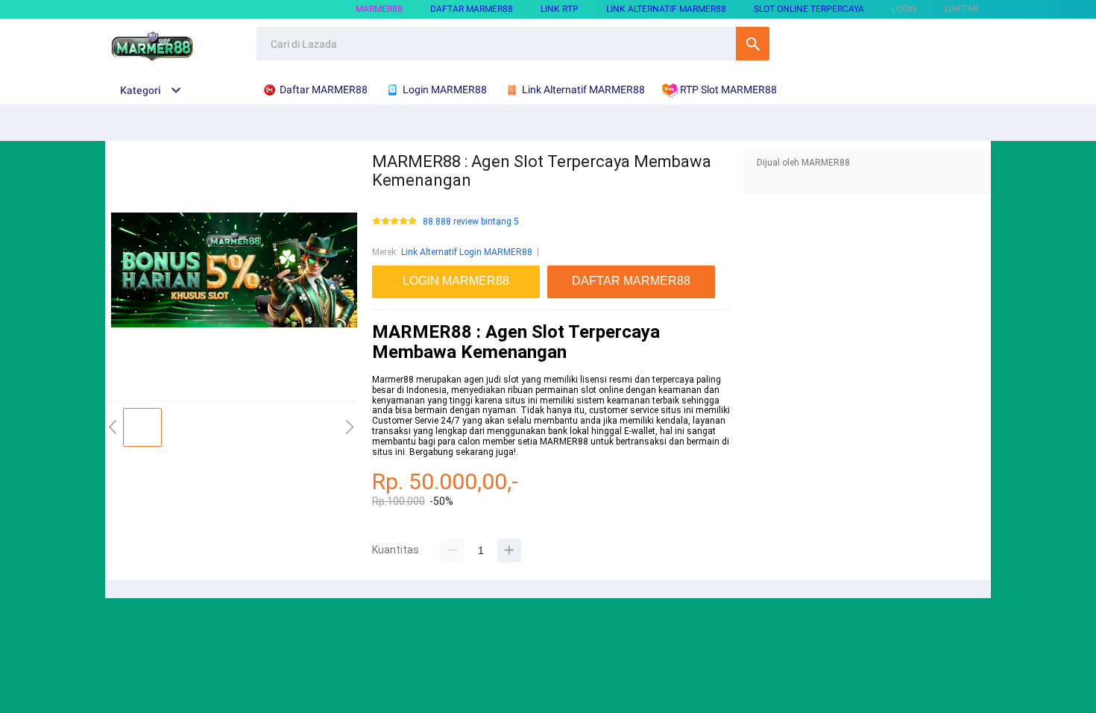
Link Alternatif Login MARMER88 (466, 252)
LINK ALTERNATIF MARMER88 (666, 9)
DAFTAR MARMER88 (471, 9)
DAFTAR (961, 9)
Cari (752, 43)
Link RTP (560, 9)
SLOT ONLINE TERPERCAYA (809, 9)
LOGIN (904, 9)
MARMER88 (379, 9)
